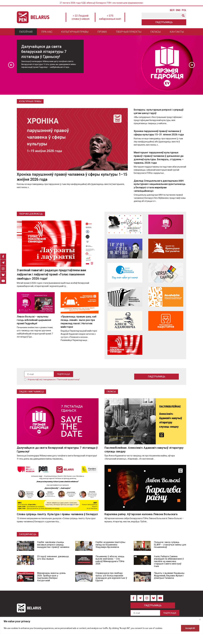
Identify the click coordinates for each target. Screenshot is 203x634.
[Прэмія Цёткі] (124, 224)
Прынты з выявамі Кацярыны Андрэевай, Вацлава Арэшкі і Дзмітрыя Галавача (169, 575)
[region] (101, 625)
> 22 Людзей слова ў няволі (80, 17)
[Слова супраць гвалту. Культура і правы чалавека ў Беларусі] (58, 488)
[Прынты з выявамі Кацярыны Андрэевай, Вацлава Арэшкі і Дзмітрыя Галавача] (142, 577)
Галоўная (25, 31)
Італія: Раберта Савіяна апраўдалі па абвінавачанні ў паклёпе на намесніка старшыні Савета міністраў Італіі (169, 561)
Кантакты (177, 31)
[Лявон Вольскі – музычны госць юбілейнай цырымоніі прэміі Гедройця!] (36, 302)
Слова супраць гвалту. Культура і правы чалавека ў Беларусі (57, 514)
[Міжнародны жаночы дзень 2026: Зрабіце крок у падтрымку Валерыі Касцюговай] (25, 577)
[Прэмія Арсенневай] (124, 273)
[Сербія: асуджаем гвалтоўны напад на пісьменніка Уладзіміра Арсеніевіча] (84, 546)
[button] (11, 65)
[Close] (200, 619)
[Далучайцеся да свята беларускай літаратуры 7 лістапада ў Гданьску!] (58, 421)
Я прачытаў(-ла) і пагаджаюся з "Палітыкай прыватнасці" (54, 379)
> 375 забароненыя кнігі (110, 17)
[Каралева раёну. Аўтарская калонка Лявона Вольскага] (145, 488)
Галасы (155, 31)
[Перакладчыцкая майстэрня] (165, 321)
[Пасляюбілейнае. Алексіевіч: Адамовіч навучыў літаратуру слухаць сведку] (145, 421)
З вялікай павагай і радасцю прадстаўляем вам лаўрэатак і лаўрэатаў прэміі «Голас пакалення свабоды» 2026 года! (51, 274)
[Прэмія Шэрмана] (124, 248)
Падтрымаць (164, 22)
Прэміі (102, 31)
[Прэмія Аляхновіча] (124, 297)
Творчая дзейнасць (31, 214)
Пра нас (46, 31)
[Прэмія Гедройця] (165, 224)
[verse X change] (165, 273)
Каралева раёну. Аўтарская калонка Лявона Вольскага (140, 514)
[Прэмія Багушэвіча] (165, 248)
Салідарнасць (27, 534)
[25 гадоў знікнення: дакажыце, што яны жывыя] (25, 560)
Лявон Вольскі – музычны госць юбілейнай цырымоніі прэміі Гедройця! (34, 320)
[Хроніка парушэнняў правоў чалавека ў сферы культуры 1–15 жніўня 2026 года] (72, 139)
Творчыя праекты (128, 31)
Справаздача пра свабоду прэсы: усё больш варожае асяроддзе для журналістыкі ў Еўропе (111, 577)
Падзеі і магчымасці (31, 391)
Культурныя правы (75, 31)
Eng (178, 10)
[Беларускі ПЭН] (33, 17)
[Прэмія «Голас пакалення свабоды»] (124, 345)
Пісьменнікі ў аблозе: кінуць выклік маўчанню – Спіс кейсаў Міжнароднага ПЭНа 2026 (110, 560)
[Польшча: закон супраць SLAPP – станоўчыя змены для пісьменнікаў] (142, 546)
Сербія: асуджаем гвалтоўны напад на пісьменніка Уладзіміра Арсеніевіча (110, 544)
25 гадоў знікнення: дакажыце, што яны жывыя (53, 557)
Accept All (190, 628)
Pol (184, 10)
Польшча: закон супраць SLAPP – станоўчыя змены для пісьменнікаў (170, 544)
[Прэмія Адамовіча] (124, 321)
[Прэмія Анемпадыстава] (165, 297)
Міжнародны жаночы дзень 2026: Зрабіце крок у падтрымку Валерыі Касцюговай (51, 577)
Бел (172, 10)
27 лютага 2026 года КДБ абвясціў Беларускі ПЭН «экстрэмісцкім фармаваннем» (101, 2)
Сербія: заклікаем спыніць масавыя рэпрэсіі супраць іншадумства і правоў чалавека (53, 544)
